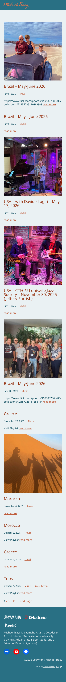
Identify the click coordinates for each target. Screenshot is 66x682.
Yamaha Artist (34, 632)
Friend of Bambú (14, 643)
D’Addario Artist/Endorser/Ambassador (31, 634)
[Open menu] (61, 5)
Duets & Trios (41, 585)
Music (23, 123)
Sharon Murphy (51, 666)
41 (14, 601)
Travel (23, 93)
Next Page (26, 601)
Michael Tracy (15, 5)
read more (49, 104)
